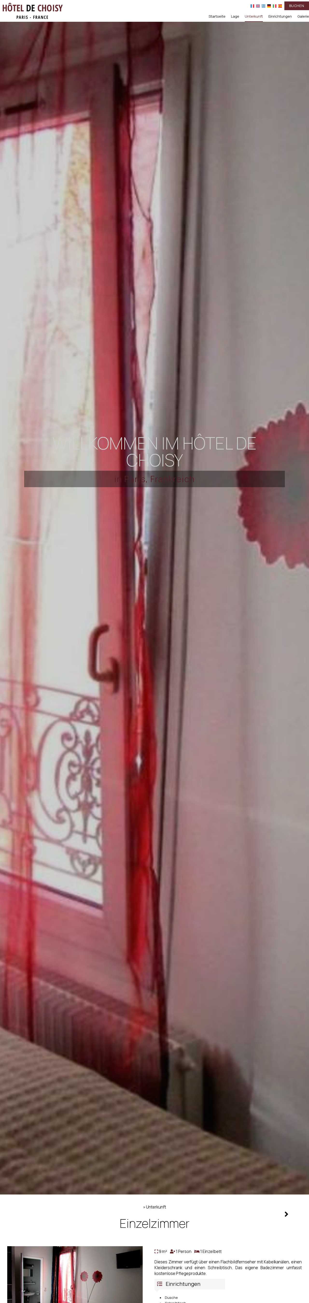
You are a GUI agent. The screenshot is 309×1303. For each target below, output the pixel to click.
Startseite (217, 16)
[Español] (280, 5)
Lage (235, 16)
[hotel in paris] (32, 10)
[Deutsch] (269, 5)
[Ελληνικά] (263, 5)
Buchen (296, 5)
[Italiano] (274, 5)
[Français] (252, 5)
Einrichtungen (280, 16)
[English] (258, 5)
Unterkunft (254, 16)
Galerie (303, 16)
